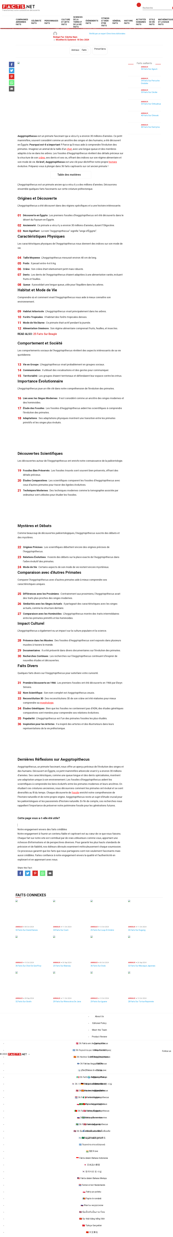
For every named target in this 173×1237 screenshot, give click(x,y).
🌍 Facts (92, 1077)
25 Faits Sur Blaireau (62, 966)
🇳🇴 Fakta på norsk (92, 1124)
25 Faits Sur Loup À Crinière (102, 930)
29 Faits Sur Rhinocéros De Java (67, 1001)
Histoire (128, 22)
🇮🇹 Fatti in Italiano (92, 1097)
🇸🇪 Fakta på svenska (92, 1117)
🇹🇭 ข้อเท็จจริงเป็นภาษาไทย (92, 1212)
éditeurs (52, 846)
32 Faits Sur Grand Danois (27, 930)
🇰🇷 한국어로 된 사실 (92, 1171)
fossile (75, 792)
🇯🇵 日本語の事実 (92, 1164)
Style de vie (152, 21)
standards (111, 842)
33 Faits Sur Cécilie (149, 92)
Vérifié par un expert (98, 34)
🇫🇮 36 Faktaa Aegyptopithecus (92, 1063)
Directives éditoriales (116, 34)
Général (116, 22)
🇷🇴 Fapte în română (92, 1198)
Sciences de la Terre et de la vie (77, 22)
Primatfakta (100, 49)
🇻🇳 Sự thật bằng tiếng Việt (92, 1218)
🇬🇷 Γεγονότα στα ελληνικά (92, 1144)
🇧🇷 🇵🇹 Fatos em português (92, 1104)
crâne (42, 157)
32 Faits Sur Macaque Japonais (141, 966)
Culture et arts (65, 21)
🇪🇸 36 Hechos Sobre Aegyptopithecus (92, 1057)
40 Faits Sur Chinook (150, 115)
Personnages (51, 22)
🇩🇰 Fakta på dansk (92, 1111)
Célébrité (36, 22)
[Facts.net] (18, 6)
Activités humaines (141, 21)
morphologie (47, 702)
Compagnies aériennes (22, 21)
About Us (99, 1016)
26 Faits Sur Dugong (136, 930)
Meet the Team (99, 1030)
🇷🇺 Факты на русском (92, 1205)
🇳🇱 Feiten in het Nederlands (92, 1185)
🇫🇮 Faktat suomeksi (92, 1131)
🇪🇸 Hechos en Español (92, 1090)
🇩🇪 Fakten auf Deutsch (92, 1084)
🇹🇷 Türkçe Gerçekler (92, 1225)
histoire (113, 161)
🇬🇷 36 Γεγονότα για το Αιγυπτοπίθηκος (92, 1050)
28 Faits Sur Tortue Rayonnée (141, 1001)
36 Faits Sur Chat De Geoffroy (28, 966)
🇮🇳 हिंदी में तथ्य (92, 1151)
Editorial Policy (99, 1023)
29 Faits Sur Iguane (99, 1001)
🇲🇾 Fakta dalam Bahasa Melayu (92, 1178)
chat (69, 149)
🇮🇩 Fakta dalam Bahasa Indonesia (92, 1158)
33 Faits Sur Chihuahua (151, 104)
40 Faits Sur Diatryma (150, 127)
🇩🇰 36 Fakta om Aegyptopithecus (92, 1043)
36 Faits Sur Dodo (98, 966)
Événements (92, 22)
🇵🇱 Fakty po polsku (92, 1191)
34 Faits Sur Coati (60, 930)
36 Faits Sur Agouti (149, 69)
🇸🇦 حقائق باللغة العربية (92, 1138)
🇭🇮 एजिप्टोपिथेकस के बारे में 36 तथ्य (92, 1070)
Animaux (78, 50)
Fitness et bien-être (105, 22)
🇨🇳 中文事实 (92, 1232)
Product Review (99, 1036)
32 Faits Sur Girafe (23, 1001)
